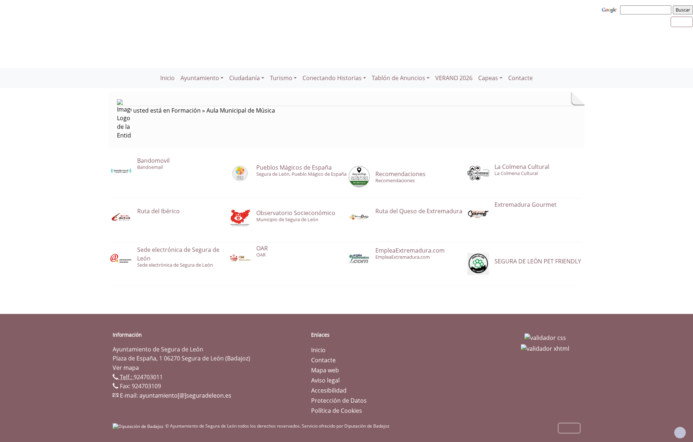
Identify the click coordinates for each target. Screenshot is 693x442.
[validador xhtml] (545, 348)
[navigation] (647, 9)
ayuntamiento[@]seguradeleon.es (185, 395)
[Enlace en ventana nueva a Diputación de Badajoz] (139, 426)
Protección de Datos (339, 400)
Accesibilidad (328, 390)
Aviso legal (325, 380)
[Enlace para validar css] (545, 337)
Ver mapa (126, 368)
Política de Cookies (336, 411)
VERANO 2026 (453, 78)
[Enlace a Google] (610, 9)
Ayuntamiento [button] (199, 78)
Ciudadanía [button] (244, 78)
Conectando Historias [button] (332, 78)
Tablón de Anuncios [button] (398, 78)
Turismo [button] (281, 78)
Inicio (167, 78)
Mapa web (325, 370)
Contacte (520, 78)
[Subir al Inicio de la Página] (680, 432)
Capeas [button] (488, 78)
